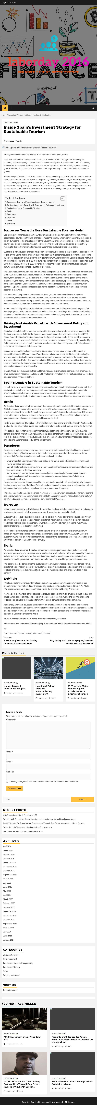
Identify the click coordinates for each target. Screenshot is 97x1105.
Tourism (47, 633)
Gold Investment (10, 959)
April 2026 (7, 846)
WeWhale (11, 223)
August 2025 (8, 879)
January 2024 (8, 940)
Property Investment (11, 975)
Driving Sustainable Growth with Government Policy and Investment (35, 205)
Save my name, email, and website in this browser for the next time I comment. (44, 782)
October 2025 (8, 871)
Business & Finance (11, 955)
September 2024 (10, 924)
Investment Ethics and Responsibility (18, 963)
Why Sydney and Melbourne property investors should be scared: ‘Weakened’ (71, 640)
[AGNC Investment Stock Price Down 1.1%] (24, 1019)
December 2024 (9, 911)
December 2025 (9, 862)
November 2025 (9, 867)
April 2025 (7, 895)
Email (9, 762)
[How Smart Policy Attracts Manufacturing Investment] (48, 668)
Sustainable (37, 633)
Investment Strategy (11, 122)
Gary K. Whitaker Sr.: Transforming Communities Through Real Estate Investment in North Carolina (43, 823)
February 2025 (9, 903)
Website (10, 772)
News (5, 971)
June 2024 (7, 936)
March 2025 (8, 899)
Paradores (12, 214)
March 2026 (8, 850)
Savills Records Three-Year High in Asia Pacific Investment (27, 827)
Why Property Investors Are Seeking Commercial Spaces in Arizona (20, 640)
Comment (11, 720)
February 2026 (9, 854)
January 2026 (8, 858)
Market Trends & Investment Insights (15, 687)
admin (19, 141)
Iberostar (11, 217)
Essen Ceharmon (10, 990)
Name (9, 752)
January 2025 (8, 907)
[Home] (4, 108)
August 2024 (8, 928)
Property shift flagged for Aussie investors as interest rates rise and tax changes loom (39, 819)
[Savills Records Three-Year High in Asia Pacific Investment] (72, 1063)
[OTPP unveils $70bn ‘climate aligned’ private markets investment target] (80, 668)
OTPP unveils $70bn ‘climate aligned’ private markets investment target (78, 690)
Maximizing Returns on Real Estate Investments (23, 831)
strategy (28, 633)
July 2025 (7, 883)
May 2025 (7, 891)
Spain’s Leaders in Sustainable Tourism (24, 208)
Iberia (9, 220)
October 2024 (8, 919)
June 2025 (7, 887)
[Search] (93, 108)
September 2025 (10, 875)
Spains (21, 633)
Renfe (9, 211)
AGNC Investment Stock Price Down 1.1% (20, 815)
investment (13, 633)
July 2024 (7, 932)
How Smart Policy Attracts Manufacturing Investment (45, 690)
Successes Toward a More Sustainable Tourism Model (30, 202)
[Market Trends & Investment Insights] (16, 668)
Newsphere (57, 1102)
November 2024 (9, 915)
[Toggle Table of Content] (61, 198)
